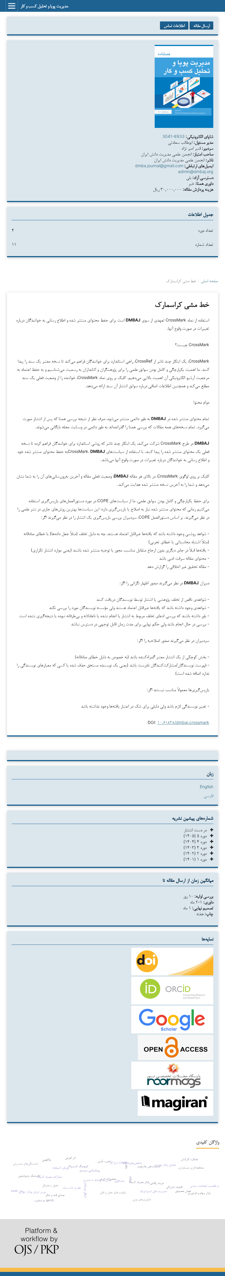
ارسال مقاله (201, 25)
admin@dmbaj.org (195, 171)
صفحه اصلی (209, 280)
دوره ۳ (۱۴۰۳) (196, 847)
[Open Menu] (12, 6)
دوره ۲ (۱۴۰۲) (196, 853)
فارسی (208, 795)
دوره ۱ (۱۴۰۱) (196, 859)
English (206, 786)
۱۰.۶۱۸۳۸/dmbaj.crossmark (183, 722)
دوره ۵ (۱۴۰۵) (196, 835)
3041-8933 (173, 136)
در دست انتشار (197, 829)
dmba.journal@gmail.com (159, 165)
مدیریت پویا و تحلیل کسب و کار (44, 5)
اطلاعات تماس (174, 25)
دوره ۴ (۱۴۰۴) (196, 841)
